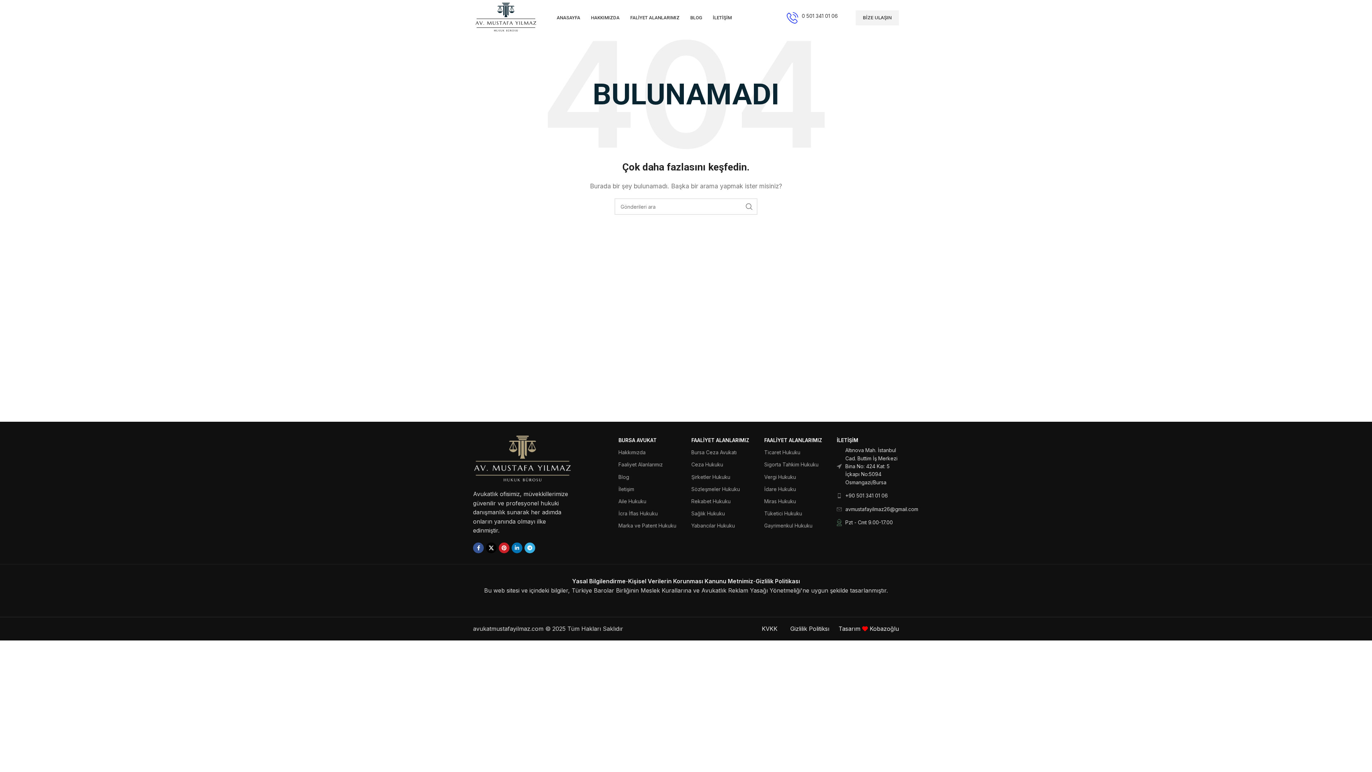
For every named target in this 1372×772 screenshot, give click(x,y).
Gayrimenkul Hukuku (788, 526)
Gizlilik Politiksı (810, 628)
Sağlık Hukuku (708, 513)
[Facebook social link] (478, 548)
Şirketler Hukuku (710, 477)
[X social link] (491, 548)
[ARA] (749, 206)
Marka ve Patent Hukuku (647, 526)
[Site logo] (506, 17)
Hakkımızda (632, 452)
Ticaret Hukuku (782, 452)
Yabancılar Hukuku (713, 526)
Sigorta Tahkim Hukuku (791, 464)
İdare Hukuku (780, 489)
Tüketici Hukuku (783, 513)
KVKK (769, 628)
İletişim (626, 489)
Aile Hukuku (632, 501)
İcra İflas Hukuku (638, 513)
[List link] (868, 466)
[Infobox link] (812, 18)
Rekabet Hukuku (711, 501)
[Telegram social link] (530, 548)
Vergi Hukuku (780, 477)
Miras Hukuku (780, 501)
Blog (623, 477)
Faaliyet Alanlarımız (640, 464)
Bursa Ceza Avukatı (714, 452)
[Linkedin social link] (517, 548)
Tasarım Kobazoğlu (869, 628)
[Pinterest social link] (504, 548)
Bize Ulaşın (877, 17)
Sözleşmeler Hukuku (715, 489)
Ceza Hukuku (707, 464)
